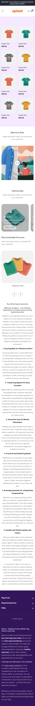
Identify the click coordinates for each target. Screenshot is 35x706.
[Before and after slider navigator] (17, 163)
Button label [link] (9, 227)
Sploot (20, 619)
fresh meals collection (13, 665)
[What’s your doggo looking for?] (29, 11)
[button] (14, 294)
